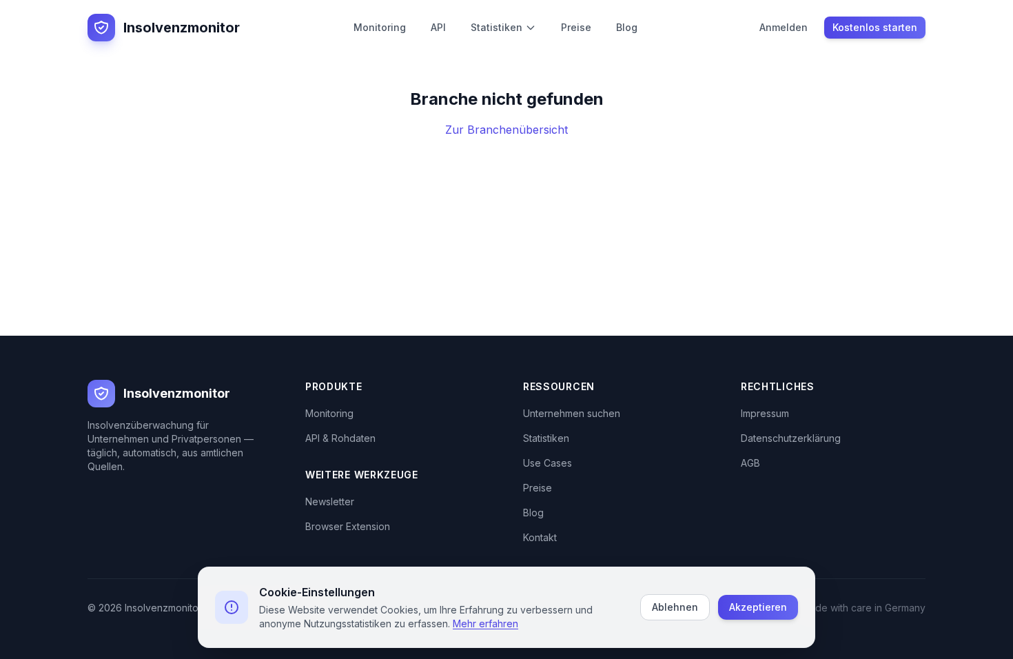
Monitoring (380, 27)
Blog (626, 27)
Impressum (765, 413)
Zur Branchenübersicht (506, 129)
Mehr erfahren (485, 623)
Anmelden (783, 27)
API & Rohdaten (340, 438)
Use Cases (547, 463)
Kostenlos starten (874, 27)
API (438, 27)
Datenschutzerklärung (791, 438)
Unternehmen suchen (571, 413)
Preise (576, 27)
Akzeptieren (758, 607)
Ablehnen (675, 607)
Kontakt (540, 537)
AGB (750, 463)
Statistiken (496, 27)
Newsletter (329, 501)
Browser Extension (347, 526)
